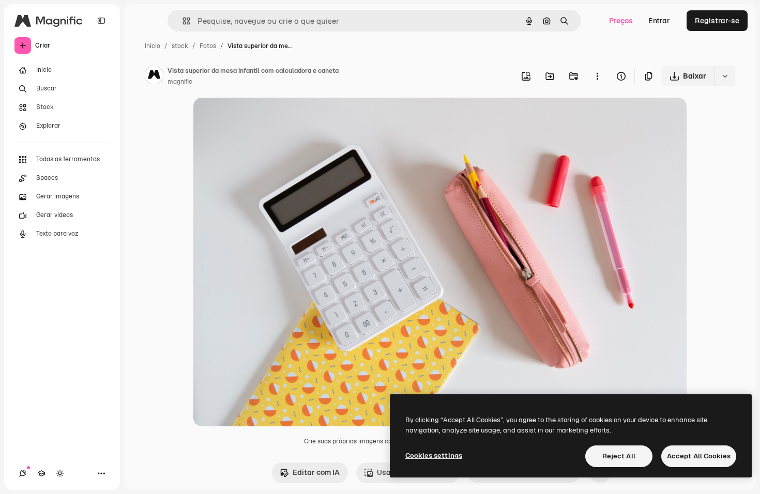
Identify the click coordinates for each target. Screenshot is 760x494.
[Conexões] (22, 473)
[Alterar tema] (60, 473)
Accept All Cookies (699, 456)
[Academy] (41, 473)
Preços (621, 20)
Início (152, 46)
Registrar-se (717, 20)
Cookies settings (433, 455)
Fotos (208, 46)
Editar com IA (316, 472)
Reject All (618, 456)
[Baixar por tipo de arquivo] (725, 76)
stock (180, 46)
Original (259, 117)
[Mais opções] (597, 76)
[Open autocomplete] (182, 21)
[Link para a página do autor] (154, 76)
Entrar (659, 20)
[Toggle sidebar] (101, 20)
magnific (180, 82)
